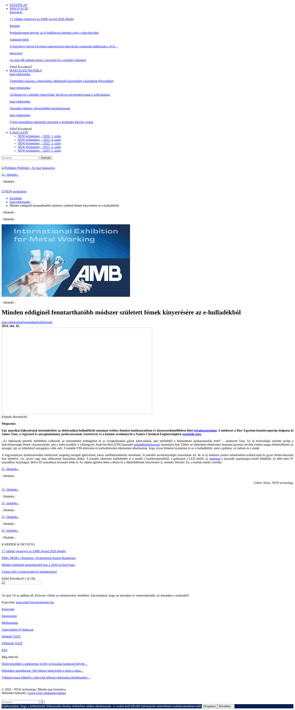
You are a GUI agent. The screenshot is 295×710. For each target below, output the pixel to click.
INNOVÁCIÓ (19, 8)
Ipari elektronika (20, 74)
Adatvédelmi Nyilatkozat (17, 629)
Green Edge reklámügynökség (46, 693)
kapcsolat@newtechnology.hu (35, 602)
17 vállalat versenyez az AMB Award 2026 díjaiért (42, 19)
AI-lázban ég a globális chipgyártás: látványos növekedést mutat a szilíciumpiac (60, 94)
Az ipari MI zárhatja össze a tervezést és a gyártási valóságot (48, 60)
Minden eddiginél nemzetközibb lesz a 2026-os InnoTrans (38, 565)
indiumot (215, 458)
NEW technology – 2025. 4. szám (39, 139)
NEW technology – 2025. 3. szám (39, 143)
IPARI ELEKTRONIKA (26, 70)
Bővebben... (226, 706)
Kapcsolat (8, 609)
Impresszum (9, 616)
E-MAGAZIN (19, 132)
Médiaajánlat (10, 622)
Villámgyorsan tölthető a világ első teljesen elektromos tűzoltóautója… (46, 677)
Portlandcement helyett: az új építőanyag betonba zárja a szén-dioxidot (54, 32)
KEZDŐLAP (18, 5)
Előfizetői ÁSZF (12, 643)
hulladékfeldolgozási (147, 444)
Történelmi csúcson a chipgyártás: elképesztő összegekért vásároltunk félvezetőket (62, 81)
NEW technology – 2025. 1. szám (39, 150)
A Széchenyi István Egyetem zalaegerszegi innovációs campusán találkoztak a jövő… (64, 46)
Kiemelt (15, 26)
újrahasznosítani (205, 430)
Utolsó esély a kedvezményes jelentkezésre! (29, 571)
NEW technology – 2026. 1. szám (39, 136)
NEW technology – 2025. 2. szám (39, 147)
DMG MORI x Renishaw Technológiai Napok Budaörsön (39, 558)
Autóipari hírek (19, 39)
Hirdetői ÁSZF (11, 636)
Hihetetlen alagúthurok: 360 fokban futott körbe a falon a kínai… (43, 670)
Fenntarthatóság (32, 322)
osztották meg (191, 434)
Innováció (16, 12)
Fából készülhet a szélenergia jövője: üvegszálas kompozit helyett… (44, 664)
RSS (4, 650)
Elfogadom (209, 706)
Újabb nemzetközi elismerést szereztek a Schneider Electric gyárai (51, 122)
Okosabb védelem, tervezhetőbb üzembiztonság (40, 108)
